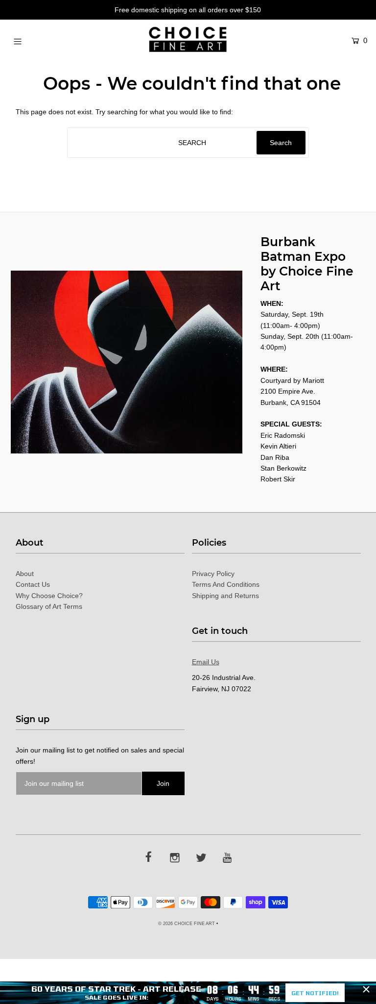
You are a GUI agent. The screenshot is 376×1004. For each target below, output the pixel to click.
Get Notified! (315, 992)
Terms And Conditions (225, 584)
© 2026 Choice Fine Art (186, 923)
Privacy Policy (213, 573)
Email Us (205, 662)
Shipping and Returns (225, 596)
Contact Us (33, 584)
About (25, 573)
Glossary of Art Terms (49, 606)
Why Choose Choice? (49, 596)
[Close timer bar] (366, 989)
